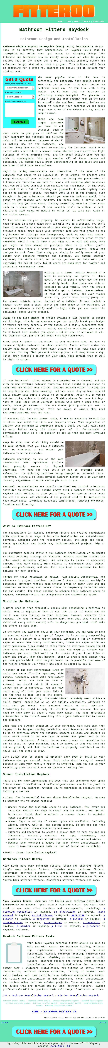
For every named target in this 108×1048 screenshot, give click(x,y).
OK (68, 1046)
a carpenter (41, 919)
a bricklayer (53, 922)
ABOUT (76, 21)
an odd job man (42, 915)
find (14, 866)
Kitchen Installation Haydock (78, 995)
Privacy (103, 1023)
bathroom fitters (58, 533)
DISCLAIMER (98, 21)
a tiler (56, 926)
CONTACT (86, 21)
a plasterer (91, 926)
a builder (76, 919)
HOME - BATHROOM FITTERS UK (54, 1011)
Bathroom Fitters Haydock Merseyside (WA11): (34, 46)
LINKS (68, 21)
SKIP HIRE (78, 915)
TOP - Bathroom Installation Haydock (28, 995)
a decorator (91, 922)
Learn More (56, 1046)
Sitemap (5, 1023)
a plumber (23, 926)
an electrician (64, 912)
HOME (60, 21)
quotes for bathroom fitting (69, 946)
